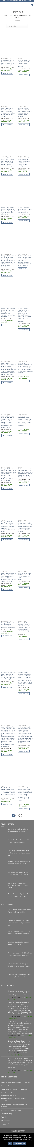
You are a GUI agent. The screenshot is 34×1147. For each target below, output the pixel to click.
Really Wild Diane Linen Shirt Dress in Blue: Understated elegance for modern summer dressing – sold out (8, 112)
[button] (2, 5)
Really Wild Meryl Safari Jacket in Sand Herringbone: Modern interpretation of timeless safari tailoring (24, 112)
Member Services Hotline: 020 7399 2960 (16, 1082)
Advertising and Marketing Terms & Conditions (14, 1105)
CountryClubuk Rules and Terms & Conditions (13, 1100)
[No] (31, 1140)
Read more (22, 268)
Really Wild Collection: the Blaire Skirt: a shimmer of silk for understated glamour (8, 625)
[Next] (20, 815)
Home (5, 16)
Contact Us (5, 1124)
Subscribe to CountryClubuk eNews (14, 1089)
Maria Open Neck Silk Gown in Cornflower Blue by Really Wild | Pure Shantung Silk (8, 62)
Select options (7, 73)
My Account (5, 1120)
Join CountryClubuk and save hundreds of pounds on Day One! (16, 1094)
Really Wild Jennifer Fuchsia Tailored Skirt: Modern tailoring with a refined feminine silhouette (8, 211)
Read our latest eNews (9, 1086)
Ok (10, 1143)
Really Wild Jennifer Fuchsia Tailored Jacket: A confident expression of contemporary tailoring (24, 162)
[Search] (28, 5)
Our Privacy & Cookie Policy (11, 1110)
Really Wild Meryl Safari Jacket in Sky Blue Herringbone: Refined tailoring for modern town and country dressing (7, 162)
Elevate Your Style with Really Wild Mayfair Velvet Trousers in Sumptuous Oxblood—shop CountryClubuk (8, 676)
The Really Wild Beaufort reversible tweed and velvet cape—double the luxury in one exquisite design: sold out (8, 792)
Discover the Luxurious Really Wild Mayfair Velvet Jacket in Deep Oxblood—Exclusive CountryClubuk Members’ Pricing (25, 626)
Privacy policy (20, 1143)
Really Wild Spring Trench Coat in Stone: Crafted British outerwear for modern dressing (25, 63)
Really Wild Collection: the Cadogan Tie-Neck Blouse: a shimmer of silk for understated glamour (25, 576)
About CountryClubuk (9, 1114)
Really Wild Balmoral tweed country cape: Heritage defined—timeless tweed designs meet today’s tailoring (8, 312)
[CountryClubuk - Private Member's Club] (17, 4)
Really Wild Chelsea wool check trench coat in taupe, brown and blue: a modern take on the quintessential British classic (8, 526)
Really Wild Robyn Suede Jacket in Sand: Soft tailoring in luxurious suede (25, 210)
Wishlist (4, 1117)
